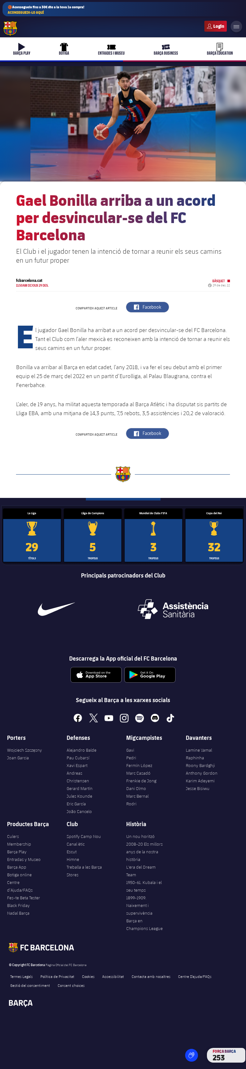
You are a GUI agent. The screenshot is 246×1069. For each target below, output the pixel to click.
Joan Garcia (18, 757)
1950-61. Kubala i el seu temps (144, 886)
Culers (215, 26)
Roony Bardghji (200, 765)
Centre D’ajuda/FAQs (194, 976)
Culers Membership (19, 840)
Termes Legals (21, 976)
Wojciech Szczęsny (24, 750)
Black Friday (18, 905)
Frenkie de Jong (141, 780)
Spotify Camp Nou (84, 836)
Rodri (131, 803)
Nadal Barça (18, 913)
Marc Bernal (137, 796)
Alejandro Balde (81, 750)
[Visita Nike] (56, 609)
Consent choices (71, 985)
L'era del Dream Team (141, 870)
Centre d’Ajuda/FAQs (20, 886)
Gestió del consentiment (30, 985)
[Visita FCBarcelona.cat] (10, 28)
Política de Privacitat (57, 976)
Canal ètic (76, 844)
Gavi (130, 750)
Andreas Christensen (78, 777)
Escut (72, 851)
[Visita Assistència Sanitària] (173, 609)
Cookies (88, 976)
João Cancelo (79, 811)
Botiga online (19, 874)
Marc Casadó (138, 773)
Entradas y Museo (24, 859)
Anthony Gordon (201, 773)
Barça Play (17, 851)
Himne (73, 859)
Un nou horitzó (140, 836)
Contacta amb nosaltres (151, 976)
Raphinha (195, 757)
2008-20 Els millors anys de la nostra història (144, 851)
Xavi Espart (77, 765)
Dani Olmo (136, 788)
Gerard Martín (80, 788)
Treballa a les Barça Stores (84, 870)
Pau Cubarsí (78, 757)
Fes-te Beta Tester (23, 897)
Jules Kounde (79, 796)
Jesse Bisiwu (197, 788)
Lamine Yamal (199, 750)
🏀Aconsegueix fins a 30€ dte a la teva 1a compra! (46, 9)
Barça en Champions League (144, 924)
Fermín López (139, 765)
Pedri (131, 757)
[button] (191, 1055)
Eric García (76, 803)
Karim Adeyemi (200, 780)
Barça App (16, 867)
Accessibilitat (113, 976)
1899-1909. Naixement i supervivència (139, 905)
